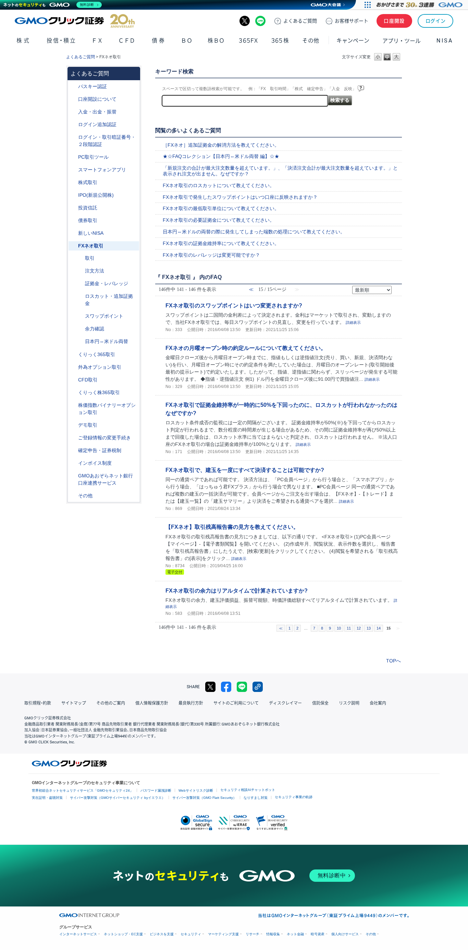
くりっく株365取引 (99, 392)
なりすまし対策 (256, 798)
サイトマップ (73, 703)
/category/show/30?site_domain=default (80, 258)
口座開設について (97, 99)
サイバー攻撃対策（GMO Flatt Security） (204, 798)
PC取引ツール (93, 157)
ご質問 (300, 21)
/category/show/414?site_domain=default (73, 86)
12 (359, 628)
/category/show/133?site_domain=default (73, 405)
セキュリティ (191, 934)
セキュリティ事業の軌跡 (293, 797)
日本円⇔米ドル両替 (106, 341)
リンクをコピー (258, 687)
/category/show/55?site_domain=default (73, 111)
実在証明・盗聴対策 (47, 798)
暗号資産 (317, 934)
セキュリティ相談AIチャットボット (247, 790)
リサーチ (252, 934)
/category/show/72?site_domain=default (73, 182)
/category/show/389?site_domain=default (73, 220)
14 (379, 628)
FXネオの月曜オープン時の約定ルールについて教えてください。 (245, 348)
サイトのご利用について (236, 703)
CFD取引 (88, 379)
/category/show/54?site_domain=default (73, 137)
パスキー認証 (92, 86)
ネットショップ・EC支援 (123, 934)
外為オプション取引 (99, 367)
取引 (90, 258)
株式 (23, 40)
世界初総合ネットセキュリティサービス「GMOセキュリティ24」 (82, 790)
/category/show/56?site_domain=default (73, 437)
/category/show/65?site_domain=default (73, 367)
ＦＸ (97, 40)
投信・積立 (61, 40)
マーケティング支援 (223, 934)
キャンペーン (352, 40)
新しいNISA (90, 233)
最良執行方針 (190, 703)
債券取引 (87, 220)
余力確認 (94, 328)
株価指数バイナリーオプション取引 (107, 408)
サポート (351, 21)
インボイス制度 (95, 463)
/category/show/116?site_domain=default (73, 207)
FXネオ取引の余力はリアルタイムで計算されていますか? (236, 590)
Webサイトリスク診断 (195, 790)
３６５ (280, 40)
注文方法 (94, 270)
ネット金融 (295, 934)
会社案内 (378, 703)
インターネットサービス (78, 934)
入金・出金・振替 (97, 111)
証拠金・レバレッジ (106, 283)
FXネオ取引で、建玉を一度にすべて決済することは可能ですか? (244, 470)
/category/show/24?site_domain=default (73, 245)
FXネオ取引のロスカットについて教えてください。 (218, 185)
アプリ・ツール (401, 40)
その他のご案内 (110, 703)
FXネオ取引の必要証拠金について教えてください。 (218, 220)
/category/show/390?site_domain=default (73, 463)
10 (339, 628)
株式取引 (87, 182)
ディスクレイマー (285, 703)
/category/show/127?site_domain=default (73, 450)
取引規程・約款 (37, 703)
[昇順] (396, 288)
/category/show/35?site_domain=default (73, 354)
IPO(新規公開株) (96, 195)
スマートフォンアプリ (102, 169)
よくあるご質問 (80, 56)
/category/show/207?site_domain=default (73, 157)
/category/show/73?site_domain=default (73, 195)
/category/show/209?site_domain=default (73, 425)
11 (349, 628)
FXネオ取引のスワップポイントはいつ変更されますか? (233, 305)
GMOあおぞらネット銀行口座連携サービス (105, 479)
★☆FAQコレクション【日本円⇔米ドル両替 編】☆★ (221, 156)
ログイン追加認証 (97, 124)
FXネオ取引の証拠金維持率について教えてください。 (221, 243)
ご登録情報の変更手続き (104, 437)
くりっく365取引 (96, 354)
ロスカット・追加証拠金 (109, 299)
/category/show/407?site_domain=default (73, 392)
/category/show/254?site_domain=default (80, 271)
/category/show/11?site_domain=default (73, 379)
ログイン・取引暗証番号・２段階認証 (107, 140)
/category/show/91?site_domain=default (73, 99)
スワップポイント (104, 316)
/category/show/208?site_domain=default (73, 169)
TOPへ (393, 660)
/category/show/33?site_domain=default (80, 283)
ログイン (436, 21)
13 (369, 628)
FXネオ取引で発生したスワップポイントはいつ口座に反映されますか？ (240, 197)
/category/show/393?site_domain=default (73, 233)
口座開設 (394, 21)
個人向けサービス (345, 934)
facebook (226, 687)
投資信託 (87, 207)
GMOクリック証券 (75, 21)
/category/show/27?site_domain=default (80, 296)
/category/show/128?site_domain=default (73, 475)
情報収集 (273, 934)
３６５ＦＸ (248, 40)
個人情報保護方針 (151, 703)
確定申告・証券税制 (99, 450)
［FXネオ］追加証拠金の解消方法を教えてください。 (221, 145)
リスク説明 (349, 703)
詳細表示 (353, 322)
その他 (85, 495)
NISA (444, 40)
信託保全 (320, 703)
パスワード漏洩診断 (155, 790)
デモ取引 (87, 425)
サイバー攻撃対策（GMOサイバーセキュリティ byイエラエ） (117, 798)
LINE (260, 21)
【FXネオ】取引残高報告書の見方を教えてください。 (232, 527)
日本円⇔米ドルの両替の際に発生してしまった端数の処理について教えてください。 (254, 231)
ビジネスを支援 (162, 934)
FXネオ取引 (90, 245)
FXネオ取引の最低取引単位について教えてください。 (221, 208)
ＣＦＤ (126, 40)
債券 (159, 40)
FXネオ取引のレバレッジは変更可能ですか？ (211, 255)
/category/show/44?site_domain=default (73, 495)
